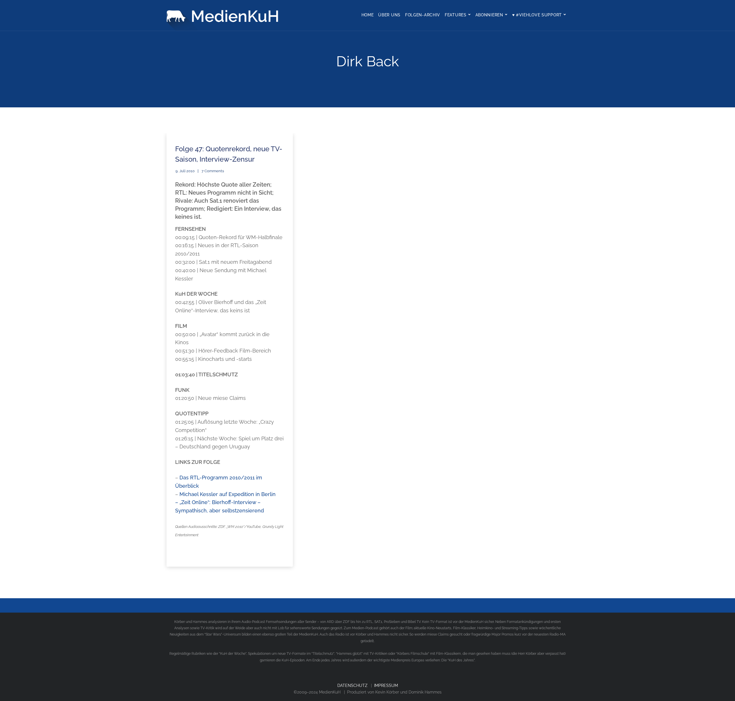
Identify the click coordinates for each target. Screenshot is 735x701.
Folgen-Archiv (422, 15)
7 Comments (213, 171)
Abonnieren (489, 15)
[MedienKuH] (224, 15)
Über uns (389, 15)
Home (367, 15)
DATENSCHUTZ (352, 685)
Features (456, 15)
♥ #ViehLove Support (537, 15)
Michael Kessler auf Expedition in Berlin (227, 494)
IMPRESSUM (386, 685)
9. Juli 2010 (185, 171)
